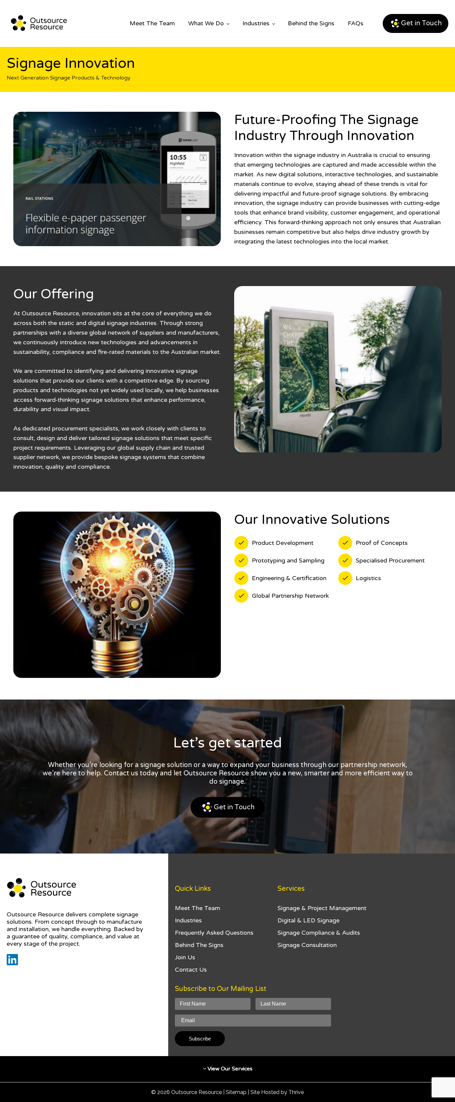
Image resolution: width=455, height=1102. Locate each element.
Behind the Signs (311, 23)
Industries (255, 23)
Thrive (296, 1092)
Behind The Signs (199, 945)
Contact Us (191, 969)
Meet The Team (152, 23)
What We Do (206, 23)
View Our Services (229, 1068)
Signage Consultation (307, 945)
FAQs (355, 23)
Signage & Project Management (321, 908)
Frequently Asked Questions (214, 932)
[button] (415, 23)
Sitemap (236, 1092)
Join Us (185, 957)
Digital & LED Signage (308, 920)
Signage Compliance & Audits (318, 932)
